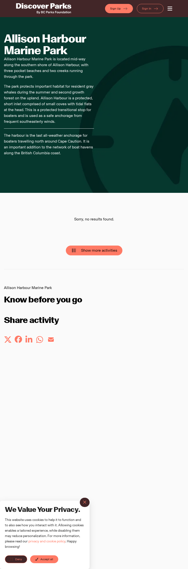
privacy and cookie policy (46, 541)
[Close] (85, 502)
